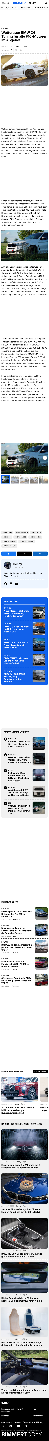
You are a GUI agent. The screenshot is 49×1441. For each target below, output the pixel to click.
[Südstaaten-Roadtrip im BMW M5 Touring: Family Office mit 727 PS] (41, 980)
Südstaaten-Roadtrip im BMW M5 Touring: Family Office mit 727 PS (16, 980)
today (24, 3)
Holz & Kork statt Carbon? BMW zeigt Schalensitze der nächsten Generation (21, 1343)
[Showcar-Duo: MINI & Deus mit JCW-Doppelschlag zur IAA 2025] (39, 808)
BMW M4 (5, 925)
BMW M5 (5, 959)
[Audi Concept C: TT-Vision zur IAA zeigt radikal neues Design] (39, 792)
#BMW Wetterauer (22, 532)
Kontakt (20, 1409)
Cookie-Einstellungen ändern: (11, 1422)
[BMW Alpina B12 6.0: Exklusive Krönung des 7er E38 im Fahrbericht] (41, 913)
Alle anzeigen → (40, 1071)
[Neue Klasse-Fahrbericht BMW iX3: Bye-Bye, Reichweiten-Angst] (39, 613)
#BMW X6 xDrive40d (27, 541)
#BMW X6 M (7, 537)
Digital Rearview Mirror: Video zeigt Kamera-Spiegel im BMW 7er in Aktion (21, 1299)
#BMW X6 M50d (35, 537)
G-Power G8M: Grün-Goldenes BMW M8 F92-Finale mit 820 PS (19, 760)
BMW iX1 (7, 655)
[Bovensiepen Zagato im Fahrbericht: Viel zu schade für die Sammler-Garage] (41, 930)
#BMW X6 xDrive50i (9, 546)
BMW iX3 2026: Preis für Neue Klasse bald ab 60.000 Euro (16, 645)
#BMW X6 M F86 (20, 537)
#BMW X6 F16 (36, 532)
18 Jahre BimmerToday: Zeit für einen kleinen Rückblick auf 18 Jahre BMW (21, 1210)
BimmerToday (5, 8)
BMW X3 (4, 942)
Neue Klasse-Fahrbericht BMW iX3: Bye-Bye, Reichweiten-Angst (16, 613)
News (10, 770)
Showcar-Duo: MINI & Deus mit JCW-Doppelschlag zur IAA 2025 (19, 810)
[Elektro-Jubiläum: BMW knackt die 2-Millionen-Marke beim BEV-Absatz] (39, 775)
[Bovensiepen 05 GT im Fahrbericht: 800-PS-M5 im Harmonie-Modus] (41, 963)
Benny (18, 46)
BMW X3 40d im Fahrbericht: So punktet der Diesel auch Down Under (17, 947)
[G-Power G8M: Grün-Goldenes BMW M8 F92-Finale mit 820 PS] (39, 759)
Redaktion (16, 919)
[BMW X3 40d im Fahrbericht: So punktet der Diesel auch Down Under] (41, 946)
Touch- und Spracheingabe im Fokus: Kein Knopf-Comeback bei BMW (23, 1391)
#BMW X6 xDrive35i (9, 541)
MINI (10, 803)
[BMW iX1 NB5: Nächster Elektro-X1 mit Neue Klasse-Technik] (39, 660)
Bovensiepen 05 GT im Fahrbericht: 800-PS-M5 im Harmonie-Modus (15, 964)
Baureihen (15, 8)
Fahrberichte (38, 1416)
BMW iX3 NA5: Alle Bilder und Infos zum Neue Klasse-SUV (16, 629)
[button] (45, 458)
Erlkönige (5, 1416)
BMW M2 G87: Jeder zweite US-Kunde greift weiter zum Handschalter (21, 1255)
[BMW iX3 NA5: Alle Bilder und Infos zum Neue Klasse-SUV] (39, 628)
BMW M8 (12, 754)
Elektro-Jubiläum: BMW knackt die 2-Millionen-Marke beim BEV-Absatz (19, 777)
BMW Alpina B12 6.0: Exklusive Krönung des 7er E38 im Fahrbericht (16, 914)
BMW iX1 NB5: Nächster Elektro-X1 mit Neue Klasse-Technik (16, 661)
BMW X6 (22, 8)
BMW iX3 (7, 608)
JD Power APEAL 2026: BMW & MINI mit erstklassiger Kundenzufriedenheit (18, 1110)
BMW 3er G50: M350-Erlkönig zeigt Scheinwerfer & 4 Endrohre (15, 678)
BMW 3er (8, 671)
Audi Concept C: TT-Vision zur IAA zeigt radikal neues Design (18, 792)
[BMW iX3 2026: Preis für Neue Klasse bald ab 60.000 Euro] (39, 644)
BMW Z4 (11, 787)
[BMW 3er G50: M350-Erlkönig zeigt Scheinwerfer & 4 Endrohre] (39, 676)
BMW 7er (5, 909)
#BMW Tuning (7, 532)
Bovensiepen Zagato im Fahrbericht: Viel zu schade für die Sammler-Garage (16, 930)
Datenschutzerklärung (33, 1422)
